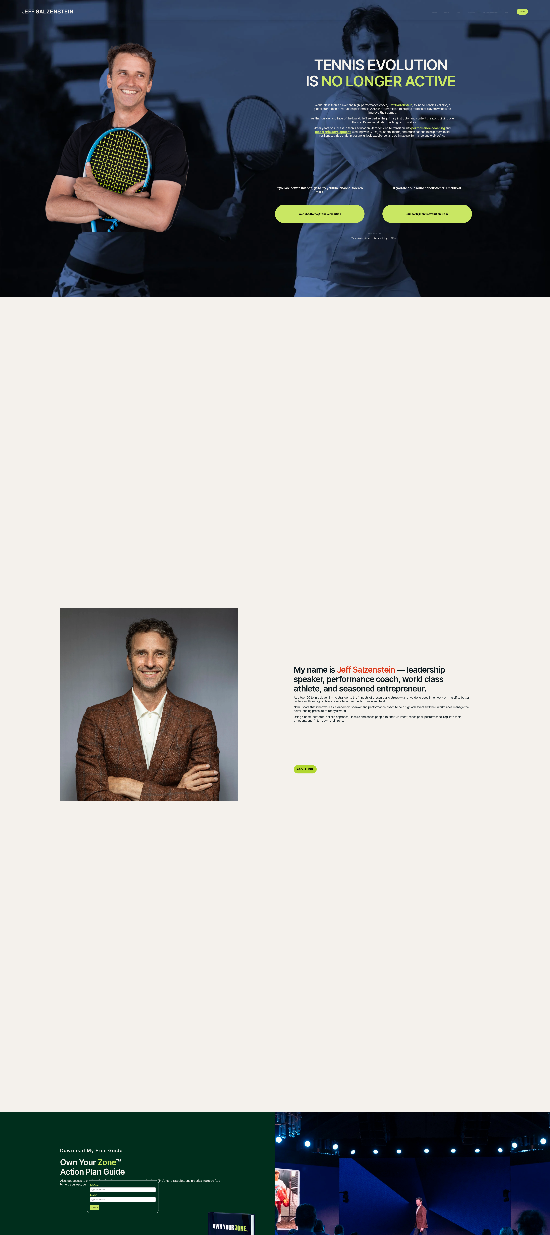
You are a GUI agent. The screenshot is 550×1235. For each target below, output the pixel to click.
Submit (94, 1207)
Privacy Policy (380, 238)
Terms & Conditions (361, 238)
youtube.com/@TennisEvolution (319, 213)
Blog (506, 12)
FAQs (393, 238)
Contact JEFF (522, 11)
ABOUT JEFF (305, 769)
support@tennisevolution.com (427, 213)
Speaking (434, 12)
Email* (93, 1195)
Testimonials (471, 12)
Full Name (95, 1185)
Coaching (446, 12)
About (458, 12)
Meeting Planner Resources (490, 12)
